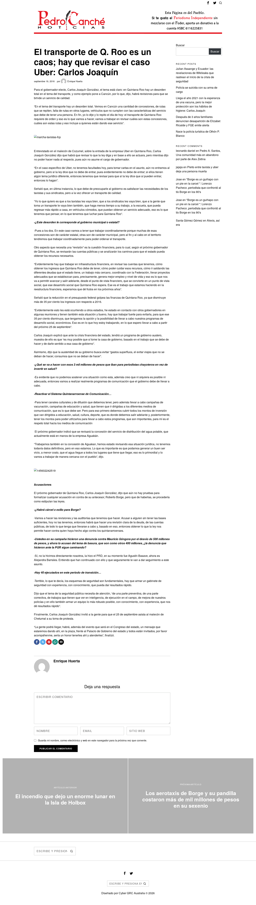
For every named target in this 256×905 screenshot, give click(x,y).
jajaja (179, 167)
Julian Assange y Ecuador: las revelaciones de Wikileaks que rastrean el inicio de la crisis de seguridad (195, 75)
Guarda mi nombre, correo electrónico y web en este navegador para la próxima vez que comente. (92, 740)
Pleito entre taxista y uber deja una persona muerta (197, 169)
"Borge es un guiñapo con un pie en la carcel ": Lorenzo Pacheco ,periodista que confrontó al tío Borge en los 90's (198, 185)
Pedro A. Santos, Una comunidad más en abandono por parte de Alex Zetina (198, 155)
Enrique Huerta (74, 81)
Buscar (180, 45)
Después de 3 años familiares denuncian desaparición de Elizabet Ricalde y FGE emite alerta (198, 121)
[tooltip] (208, 3)
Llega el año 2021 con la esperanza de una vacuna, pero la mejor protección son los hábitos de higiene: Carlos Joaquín (198, 104)
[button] (71, 851)
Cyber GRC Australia (132, 893)
